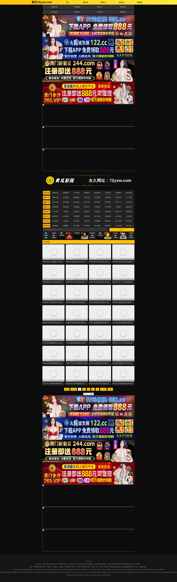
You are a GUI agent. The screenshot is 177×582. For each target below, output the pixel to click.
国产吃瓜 (108, 202)
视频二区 (47, 202)
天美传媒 (108, 197)
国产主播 (87, 202)
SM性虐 (97, 207)
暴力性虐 (129, 221)
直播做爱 (66, 193)
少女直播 (100, 235)
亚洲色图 (76, 216)
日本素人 (97, 211)
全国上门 (100, 7)
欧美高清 (108, 211)
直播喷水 (87, 193)
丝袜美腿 (108, 216)
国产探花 (76, 202)
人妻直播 (54, 233)
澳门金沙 (115, 233)
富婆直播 (131, 237)
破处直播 (129, 193)
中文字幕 (55, 211)
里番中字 (87, 207)
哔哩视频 (47, 225)
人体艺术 (129, 216)
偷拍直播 (97, 193)
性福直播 (115, 237)
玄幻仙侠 (76, 221)
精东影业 (66, 197)
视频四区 (47, 211)
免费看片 (66, 225)
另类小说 (87, 221)
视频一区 (47, 197)
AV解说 (65, 211)
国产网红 (97, 202)
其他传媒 (97, 197)
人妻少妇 (66, 221)
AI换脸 (118, 207)
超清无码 (108, 225)
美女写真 (118, 216)
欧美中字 (118, 211)
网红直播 (47, 193)
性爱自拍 (87, 216)
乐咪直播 (61, 235)
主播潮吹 (118, 193)
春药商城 (54, 12)
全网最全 (55, 225)
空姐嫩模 (77, 7)
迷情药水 (77, 12)
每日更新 (97, 225)
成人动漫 (97, 216)
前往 (91, 394)
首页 (66, 389)
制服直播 (54, 237)
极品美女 (55, 216)
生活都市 (55, 221)
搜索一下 (121, 229)
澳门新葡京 (92, 233)
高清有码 (87, 211)
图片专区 (47, 216)
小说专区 (47, 221)
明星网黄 (55, 207)
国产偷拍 (66, 202)
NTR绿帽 (108, 207)
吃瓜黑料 (66, 207)
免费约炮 (54, 7)
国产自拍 (55, 202)
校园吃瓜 (129, 207)
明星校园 (97, 221)
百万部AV (87, 225)
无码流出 (76, 211)
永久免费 (118, 225)
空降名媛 (123, 7)
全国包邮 (123, 12)
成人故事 (118, 221)
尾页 (110, 389)
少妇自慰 (76, 193)
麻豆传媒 (55, 197)
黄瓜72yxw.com (42, 2)
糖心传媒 (87, 197)
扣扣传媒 (118, 197)
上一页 (74, 389)
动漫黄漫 (76, 207)
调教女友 (55, 193)
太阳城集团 (76, 233)
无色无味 (100, 12)
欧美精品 (66, 216)
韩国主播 (129, 211)
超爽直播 (92, 237)
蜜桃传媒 (76, 197)
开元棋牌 (131, 233)
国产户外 (118, 202)
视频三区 (47, 207)
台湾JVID (129, 202)
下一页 (103, 389)
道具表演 (108, 193)
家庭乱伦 (108, 221)
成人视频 (76, 225)
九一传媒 (129, 197)
